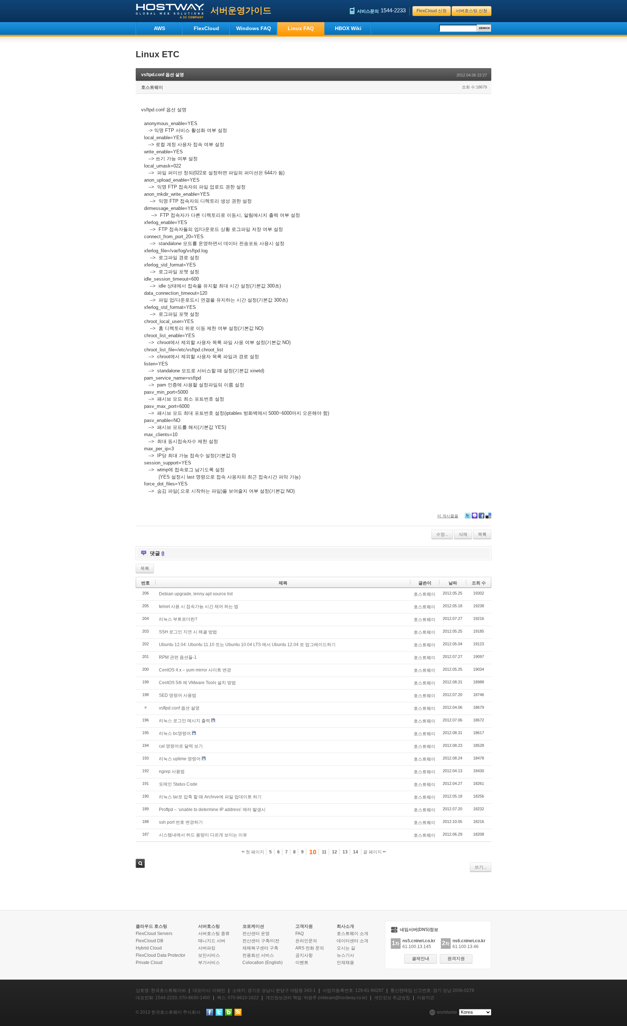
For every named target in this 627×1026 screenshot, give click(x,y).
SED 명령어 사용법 (177, 695)
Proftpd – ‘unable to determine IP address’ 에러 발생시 (212, 809)
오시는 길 (346, 948)
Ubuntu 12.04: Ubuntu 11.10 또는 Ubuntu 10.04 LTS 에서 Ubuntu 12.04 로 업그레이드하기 (247, 644)
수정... (442, 534)
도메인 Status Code (178, 784)
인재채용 (345, 962)
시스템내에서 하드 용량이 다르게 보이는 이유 (203, 834)
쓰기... (481, 867)
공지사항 (304, 955)
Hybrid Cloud (149, 948)
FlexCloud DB (149, 940)
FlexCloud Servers (154, 933)
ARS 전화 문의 (309, 948)
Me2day (475, 515)
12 (334, 852)
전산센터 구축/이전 (260, 940)
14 (355, 852)
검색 (140, 863)
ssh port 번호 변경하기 (181, 822)
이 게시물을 (447, 516)
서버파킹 (207, 948)
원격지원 (456, 958)
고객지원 (304, 926)
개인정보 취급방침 (392, 997)
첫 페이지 (254, 852)
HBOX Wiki (348, 28)
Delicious (488, 515)
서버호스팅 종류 (214, 933)
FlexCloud (206, 28)
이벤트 (301, 962)
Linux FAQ (301, 28)
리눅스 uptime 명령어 (180, 758)
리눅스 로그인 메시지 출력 (184, 720)
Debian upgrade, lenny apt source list (196, 593)
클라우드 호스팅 (151, 926)
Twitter (468, 515)
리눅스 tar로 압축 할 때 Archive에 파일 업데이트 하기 (210, 796)
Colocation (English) (262, 962)
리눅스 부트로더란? (178, 619)
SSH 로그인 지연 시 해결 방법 (188, 631)
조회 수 (479, 583)
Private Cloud (149, 962)
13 (345, 852)
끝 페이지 (373, 852)
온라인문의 (306, 940)
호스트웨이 (152, 87)
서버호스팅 (209, 926)
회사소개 (345, 926)
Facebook (481, 515)
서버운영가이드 (240, 10)
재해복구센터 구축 (260, 948)
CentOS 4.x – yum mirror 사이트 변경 (195, 670)
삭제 (463, 534)
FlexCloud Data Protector (160, 955)
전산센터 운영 (256, 933)
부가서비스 (209, 962)
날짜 (452, 583)
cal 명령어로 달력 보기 (181, 746)
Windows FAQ (253, 28)
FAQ (299, 933)
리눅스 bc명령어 (175, 733)
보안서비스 (209, 955)
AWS (159, 28)
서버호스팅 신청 (471, 10)
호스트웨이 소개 (352, 933)
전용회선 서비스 (258, 955)
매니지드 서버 (211, 940)
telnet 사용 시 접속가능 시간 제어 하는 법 (198, 606)
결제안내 (420, 958)
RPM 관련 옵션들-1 (178, 657)
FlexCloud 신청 (432, 10)
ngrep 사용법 (172, 771)
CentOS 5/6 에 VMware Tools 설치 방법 (197, 682)
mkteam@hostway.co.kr (342, 997)
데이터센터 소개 (352, 940)
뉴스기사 (345, 955)
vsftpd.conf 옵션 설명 (162, 74)
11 (324, 852)
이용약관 (425, 997)
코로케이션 (253, 926)
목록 (482, 534)
